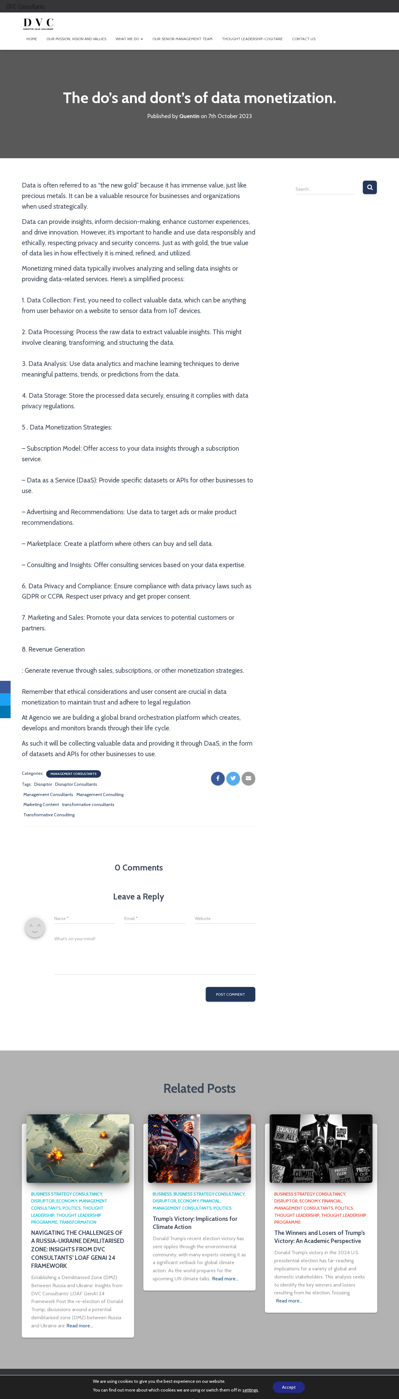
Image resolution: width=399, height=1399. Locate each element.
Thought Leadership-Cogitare (252, 38)
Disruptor (43, 784)
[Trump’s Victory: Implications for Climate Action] (199, 1148)
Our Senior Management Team (182, 38)
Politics (72, 1208)
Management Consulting (99, 794)
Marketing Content (41, 804)
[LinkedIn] (5, 712)
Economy (66, 1201)
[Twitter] (5, 699)
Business (162, 1194)
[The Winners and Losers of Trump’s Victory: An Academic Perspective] (321, 1148)
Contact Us (303, 38)
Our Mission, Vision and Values (76, 38)
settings (250, 1390)
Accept (289, 1387)
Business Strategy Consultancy (66, 1194)
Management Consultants (73, 774)
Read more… (79, 1326)
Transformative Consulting (49, 815)
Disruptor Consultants (76, 784)
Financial (210, 1201)
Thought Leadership (296, 1215)
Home (31, 38)
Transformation (77, 1222)
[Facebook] (5, 687)
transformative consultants (88, 804)
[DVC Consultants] (38, 23)
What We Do (128, 38)
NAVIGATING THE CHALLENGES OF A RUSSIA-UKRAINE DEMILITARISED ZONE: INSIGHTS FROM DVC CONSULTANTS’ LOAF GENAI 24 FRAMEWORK (77, 1249)
